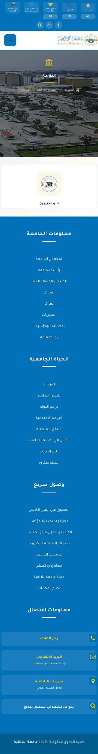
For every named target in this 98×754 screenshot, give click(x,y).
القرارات (49, 385)
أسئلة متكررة (49, 463)
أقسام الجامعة (47, 90)
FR (50, 16)
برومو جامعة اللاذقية (13, 10)
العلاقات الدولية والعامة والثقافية (31, 10)
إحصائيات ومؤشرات (49, 326)
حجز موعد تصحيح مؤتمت (49, 521)
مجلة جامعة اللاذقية (49, 577)
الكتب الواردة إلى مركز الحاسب (49, 532)
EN (69, 16)
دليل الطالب (49, 452)
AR (88, 16)
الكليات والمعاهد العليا (49, 282)
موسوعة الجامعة (49, 555)
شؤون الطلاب (49, 396)
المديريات (49, 315)
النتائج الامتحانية (49, 429)
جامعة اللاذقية (26, 742)
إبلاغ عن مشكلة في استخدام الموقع (49, 707)
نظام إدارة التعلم (49, 566)
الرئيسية (88, 10)
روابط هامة (49, 338)
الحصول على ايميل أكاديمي (49, 510)
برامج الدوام (49, 407)
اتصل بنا (69, 10)
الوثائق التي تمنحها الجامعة (49, 441)
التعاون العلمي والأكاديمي (50, 10)
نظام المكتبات (49, 588)
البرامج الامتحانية (49, 418)
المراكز (49, 304)
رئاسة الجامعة (49, 270)
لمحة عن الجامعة (49, 259)
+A (49, 25)
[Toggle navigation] (10, 40)
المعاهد (49, 293)
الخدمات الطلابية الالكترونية (49, 544)
